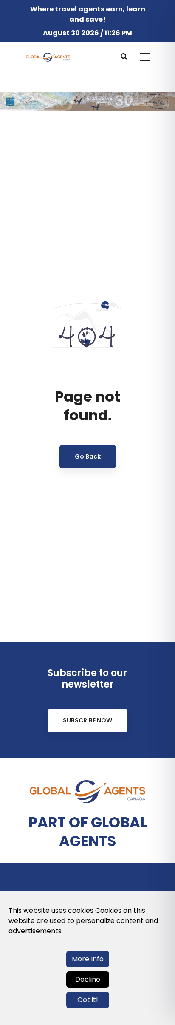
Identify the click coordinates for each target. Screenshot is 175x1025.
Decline (87, 979)
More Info (88, 959)
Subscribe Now (87, 720)
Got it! (87, 1000)
